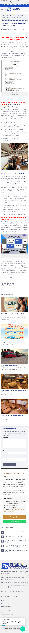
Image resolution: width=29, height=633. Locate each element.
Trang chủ (5, 15)
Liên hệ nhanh (14, 521)
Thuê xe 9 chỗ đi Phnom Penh (14, 532)
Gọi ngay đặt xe (14, 517)
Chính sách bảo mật (7, 614)
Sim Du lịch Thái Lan (9, 141)
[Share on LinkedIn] (10, 284)
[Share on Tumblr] (13, 284)
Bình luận (6, 437)
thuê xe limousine (6, 265)
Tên (4, 450)
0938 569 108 (10, 511)
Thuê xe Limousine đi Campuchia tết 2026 (16, 550)
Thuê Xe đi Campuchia (8, 604)
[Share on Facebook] (5, 284)
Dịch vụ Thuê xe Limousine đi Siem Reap (15, 541)
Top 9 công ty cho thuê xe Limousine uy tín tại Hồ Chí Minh (16, 546)
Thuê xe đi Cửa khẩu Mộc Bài (13, 536)
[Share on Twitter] (8, 284)
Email (5, 457)
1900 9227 (16, 509)
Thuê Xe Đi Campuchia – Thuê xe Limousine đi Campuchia (14, 2)
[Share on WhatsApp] (2, 284)
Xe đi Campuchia (14, 15)
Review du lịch (5, 601)
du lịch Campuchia (14, 104)
